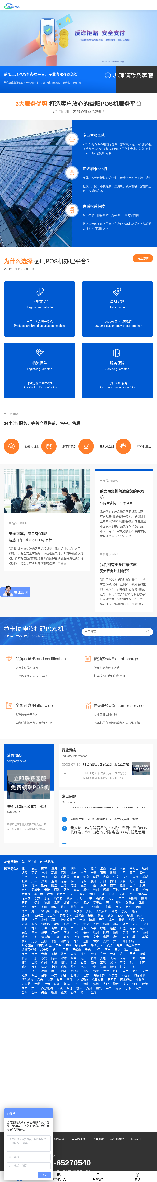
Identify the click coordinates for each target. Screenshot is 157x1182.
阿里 (34, 975)
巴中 (93, 967)
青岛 (73, 954)
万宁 (111, 898)
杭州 (79, 988)
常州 (34, 932)
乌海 (119, 945)
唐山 (109, 902)
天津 (145, 971)
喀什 (69, 979)
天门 (102, 919)
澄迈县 (142, 894)
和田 (60, 979)
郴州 (67, 924)
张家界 (45, 924)
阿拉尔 (125, 975)
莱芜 (132, 954)
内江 (64, 971)
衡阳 (76, 924)
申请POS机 (78, 1139)
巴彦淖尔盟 (44, 945)
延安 (34, 967)
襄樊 (121, 919)
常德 (57, 924)
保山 (86, 984)
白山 (73, 928)
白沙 (111, 894)
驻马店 (45, 911)
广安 (132, 967)
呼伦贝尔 (96, 945)
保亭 (121, 894)
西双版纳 (47, 988)
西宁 (107, 949)
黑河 (124, 911)
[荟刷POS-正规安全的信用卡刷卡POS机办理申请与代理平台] (14, 5)
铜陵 (24, 872)
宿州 (145, 868)
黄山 (113, 868)
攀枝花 (75, 971)
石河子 (112, 979)
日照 (34, 958)
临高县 (58, 898)
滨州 (83, 954)
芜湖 (34, 872)
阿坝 (83, 967)
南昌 (135, 932)
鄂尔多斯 (81, 945)
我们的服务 (117, 1139)
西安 (83, 962)
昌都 (44, 975)
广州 (34, 881)
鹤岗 (114, 911)
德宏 (116, 984)
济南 (64, 954)
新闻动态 (59, 1139)
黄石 (24, 919)
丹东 (34, 941)
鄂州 (130, 915)
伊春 (100, 915)
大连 (125, 937)
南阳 (83, 907)
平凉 (116, 877)
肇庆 (83, 885)
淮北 (93, 868)
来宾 (76, 889)
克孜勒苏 (97, 979)
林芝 (54, 975)
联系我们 (137, 1139)
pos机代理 (47, 861)
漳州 (142, 872)
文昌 (121, 898)
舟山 (44, 992)
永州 (145, 924)
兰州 (24, 877)
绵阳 (73, 967)
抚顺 (44, 941)
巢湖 (54, 868)
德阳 (113, 967)
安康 (93, 962)
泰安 (44, 958)
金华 (109, 988)
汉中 (113, 962)
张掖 (24, 881)
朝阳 (24, 941)
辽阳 (86, 941)
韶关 (44, 885)
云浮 (64, 885)
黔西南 (61, 894)
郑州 (141, 902)
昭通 (69, 988)
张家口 (130, 902)
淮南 (103, 868)
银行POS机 (29, 861)
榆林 (44, 967)
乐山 (24, 971)
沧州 (47, 902)
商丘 (118, 907)
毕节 (145, 889)
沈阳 (116, 937)
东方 (37, 898)
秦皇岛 (97, 902)
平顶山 (94, 907)
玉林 (116, 889)
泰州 (86, 932)
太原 (103, 958)
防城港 (35, 889)
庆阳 (125, 877)
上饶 (76, 937)
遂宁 (86, 971)
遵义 (82, 894)
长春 (44, 928)
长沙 (34, 924)
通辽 (109, 945)
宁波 (128, 988)
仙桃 (120, 915)
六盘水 (26, 894)
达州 (103, 967)
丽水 (118, 988)
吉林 (54, 928)
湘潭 (116, 924)
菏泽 (113, 954)
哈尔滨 (78, 911)
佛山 (73, 881)
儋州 (144, 898)
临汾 (24, 962)
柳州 (86, 889)
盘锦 (96, 941)
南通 (67, 932)
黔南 (50, 894)
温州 (34, 992)
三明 (123, 872)
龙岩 (73, 872)
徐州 (96, 932)
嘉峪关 (65, 877)
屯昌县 (100, 898)
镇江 (125, 932)
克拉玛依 (82, 979)
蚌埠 (44, 868)
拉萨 (24, 975)
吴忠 (88, 949)
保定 (37, 902)
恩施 (24, 924)
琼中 (89, 898)
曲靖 (24, 988)
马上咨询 (143, 258)
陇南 (106, 877)
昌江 (131, 894)
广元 (142, 967)
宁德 (93, 872)
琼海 (79, 898)
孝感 (131, 919)
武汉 (110, 915)
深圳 (44, 881)
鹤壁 (54, 907)
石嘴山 (76, 949)
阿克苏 (113, 975)
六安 (123, 868)
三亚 (102, 894)
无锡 (24, 932)
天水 (135, 877)
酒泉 (86, 877)
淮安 (44, 932)
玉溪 (60, 988)
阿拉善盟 (27, 945)
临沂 (24, 958)
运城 (73, 962)
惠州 (93, 881)
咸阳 (24, 967)
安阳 (44, 907)
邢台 (118, 902)
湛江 (73, 885)
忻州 (54, 962)
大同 (123, 958)
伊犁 (37, 984)
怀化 (86, 924)
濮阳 (67, 911)
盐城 (106, 932)
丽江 (76, 984)
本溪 (145, 937)
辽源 (83, 928)
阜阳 (83, 868)
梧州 (106, 889)
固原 (65, 949)
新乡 (128, 907)
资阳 (116, 971)
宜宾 (106, 971)
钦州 (96, 889)
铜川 (132, 962)
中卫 (98, 949)
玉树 (54, 954)
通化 (113, 928)
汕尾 (34, 885)
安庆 (34, 868)
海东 (137, 949)
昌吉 (40, 979)
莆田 (103, 872)
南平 (83, 872)
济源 (64, 907)
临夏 (96, 877)
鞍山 (135, 937)
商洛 (123, 962)
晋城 (132, 958)
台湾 (93, 992)
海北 (127, 949)
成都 (64, 967)
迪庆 (125, 984)
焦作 (73, 907)
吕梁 (34, 962)
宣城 (44, 872)
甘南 (54, 877)
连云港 (55, 932)
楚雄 (96, 984)
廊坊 (86, 902)
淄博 (93, 958)
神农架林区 (68, 919)
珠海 (103, 885)
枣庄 (83, 958)
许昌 (24, 911)
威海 (54, 958)
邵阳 (106, 924)
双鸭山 (79, 915)
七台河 (51, 915)
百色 (132, 885)
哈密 (50, 979)
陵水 (69, 898)
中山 (93, 885)
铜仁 (72, 894)
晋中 (142, 958)
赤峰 (68, 945)
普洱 (67, 984)
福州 (64, 872)
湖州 (89, 988)
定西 (44, 877)
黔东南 (38, 894)
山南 (86, 975)
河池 (57, 889)
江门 (103, 881)
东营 (103, 954)
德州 (93, 954)
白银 (34, 877)
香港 (73, 992)
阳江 (54, 885)
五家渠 (26, 984)
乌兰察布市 (133, 945)
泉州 (113, 872)
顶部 (137, 1179)
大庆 (89, 911)
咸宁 (111, 919)
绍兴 (138, 988)
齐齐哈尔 (65, 915)
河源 (83, 881)
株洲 (34, 928)
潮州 (54, 881)
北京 (24, 868)
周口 (34, 911)
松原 (103, 928)
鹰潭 (106, 937)
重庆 (64, 992)
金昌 (76, 877)
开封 (34, 907)
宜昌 (141, 919)
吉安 (34, 937)
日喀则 (75, 975)
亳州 (54, 872)
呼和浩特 (128, 941)
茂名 (123, 881)
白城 (64, 928)
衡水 (76, 902)
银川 (55, 949)
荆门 (34, 919)
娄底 (96, 924)
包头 (58, 945)
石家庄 (26, 902)
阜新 (54, 941)
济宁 (123, 954)
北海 (142, 885)
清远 (142, 881)
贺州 (67, 889)
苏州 (142, 928)
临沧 (145, 984)
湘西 (125, 924)
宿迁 (76, 932)
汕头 (24, 885)
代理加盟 (98, 1139)
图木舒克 (126, 979)
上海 (54, 967)
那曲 (64, 975)
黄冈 (140, 915)
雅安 (96, 971)
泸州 (135, 971)
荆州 (44, 919)
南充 (54, 971)
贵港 (47, 889)
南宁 (113, 885)
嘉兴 (99, 988)
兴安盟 (44, 949)
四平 (93, 928)
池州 (64, 868)
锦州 (76, 941)
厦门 (132, 872)
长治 (113, 958)
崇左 (24, 889)
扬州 (116, 932)
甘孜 (123, 967)
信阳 (138, 907)
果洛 (117, 949)
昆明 (47, 984)
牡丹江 (38, 915)
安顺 (135, 889)
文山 (34, 988)
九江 (57, 937)
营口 (116, 941)
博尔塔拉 (27, 979)
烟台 (73, 958)
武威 (145, 877)
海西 (34, 954)
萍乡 (67, 937)
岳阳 (24, 928)
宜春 (96, 937)
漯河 (57, 911)
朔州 (44, 962)
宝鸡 (103, 962)
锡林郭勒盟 (29, 949)
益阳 (135, 924)
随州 (92, 919)
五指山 (132, 898)
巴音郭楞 (140, 975)
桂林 (123, 885)
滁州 (73, 868)
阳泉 (64, 962)
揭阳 (113, 881)
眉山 (44, 971)
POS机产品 (59, 1179)
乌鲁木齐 (99, 975)
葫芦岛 (65, 941)
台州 (24, 992)
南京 (132, 928)
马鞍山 (134, 868)
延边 (123, 928)
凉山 (34, 971)
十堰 (82, 919)
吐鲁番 (140, 979)
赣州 (24, 937)
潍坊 (64, 958)
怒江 (57, 984)
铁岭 (106, 941)
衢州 (54, 992)
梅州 (132, 881)
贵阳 (125, 889)
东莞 (64, 881)
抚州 (145, 932)
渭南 (142, 962)
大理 (106, 984)
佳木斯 (26, 915)
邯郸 (67, 902)
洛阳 (24, 907)
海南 (24, 954)
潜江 (54, 919)
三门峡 (107, 907)
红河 (135, 984)
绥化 (91, 915)
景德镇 (45, 937)
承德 (57, 902)
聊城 (142, 954)
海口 (92, 894)
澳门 (83, 992)
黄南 (44, 954)
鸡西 (134, 911)
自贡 (125, 971)
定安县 (26, 898)
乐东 (47, 898)
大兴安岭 (102, 911)
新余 (86, 937)
